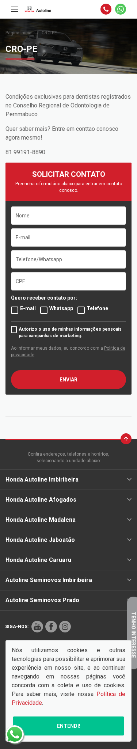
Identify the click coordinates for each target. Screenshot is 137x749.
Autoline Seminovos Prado (42, 600)
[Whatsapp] (120, 9)
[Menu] (14, 9)
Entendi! (68, 726)
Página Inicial (19, 32)
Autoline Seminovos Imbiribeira (48, 580)
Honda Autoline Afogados (40, 499)
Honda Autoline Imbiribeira (42, 479)
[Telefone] (105, 9)
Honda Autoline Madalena (40, 519)
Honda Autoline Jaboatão (40, 539)
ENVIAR (68, 380)
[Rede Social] (37, 626)
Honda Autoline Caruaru (38, 559)
